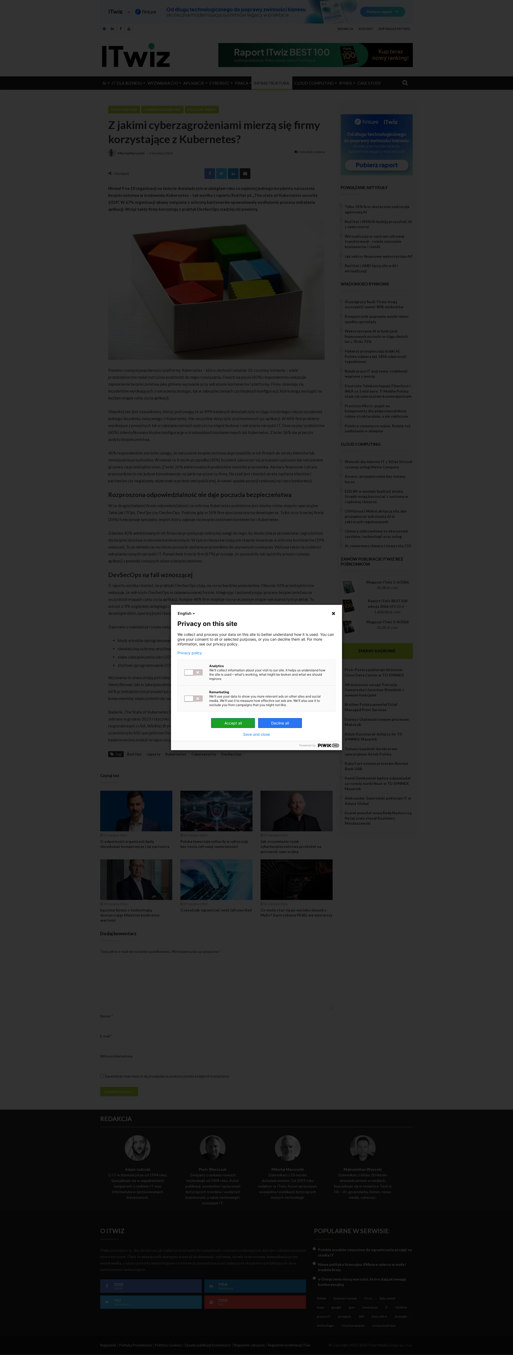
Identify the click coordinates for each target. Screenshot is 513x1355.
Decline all (280, 723)
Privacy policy (189, 653)
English (185, 613)
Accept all (233, 723)
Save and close (256, 734)
